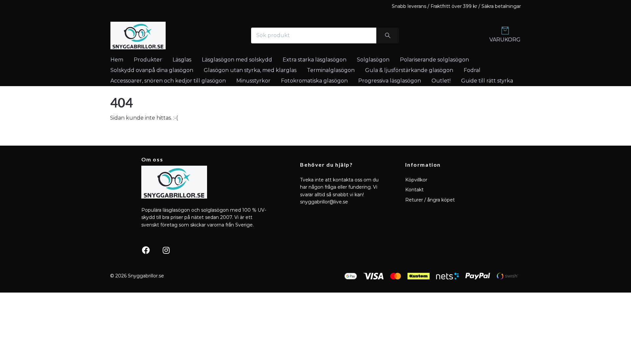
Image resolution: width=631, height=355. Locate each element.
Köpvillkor (416, 180)
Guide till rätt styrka (487, 81)
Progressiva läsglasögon (389, 81)
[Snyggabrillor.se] (138, 35)
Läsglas (182, 60)
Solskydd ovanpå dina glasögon (151, 70)
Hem (116, 60)
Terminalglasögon (331, 70)
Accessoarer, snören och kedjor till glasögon (168, 81)
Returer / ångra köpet (430, 200)
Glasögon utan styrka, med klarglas (250, 70)
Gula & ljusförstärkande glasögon (409, 70)
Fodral (472, 70)
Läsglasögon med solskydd (237, 60)
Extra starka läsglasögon (314, 60)
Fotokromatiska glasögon (314, 81)
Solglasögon (373, 60)
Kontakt (414, 190)
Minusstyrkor (253, 81)
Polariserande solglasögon (434, 60)
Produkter (148, 60)
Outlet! (441, 81)
